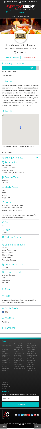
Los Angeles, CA (19, 353)
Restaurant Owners (12, 1)
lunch (17, 300)
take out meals (12, 303)
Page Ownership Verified (8, 335)
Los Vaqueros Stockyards (23, 11)
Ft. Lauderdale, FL (19, 346)
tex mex (4, 300)
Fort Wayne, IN (6, 370)
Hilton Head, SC (18, 349)
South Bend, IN (31, 362)
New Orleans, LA (19, 366)
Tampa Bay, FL (31, 368)
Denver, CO (5, 366)
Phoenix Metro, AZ (32, 347)
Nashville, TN (18, 364)
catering (21, 303)
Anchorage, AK (6, 344)
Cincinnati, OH (6, 359)
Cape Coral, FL (6, 353)
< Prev (4, 426)
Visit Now (5, 322)
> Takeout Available (12, 57)
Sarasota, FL (30, 359)
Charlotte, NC (5, 357)
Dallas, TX (4, 364)
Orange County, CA (19, 368)
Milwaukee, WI (18, 359)
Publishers (5, 384)
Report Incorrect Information (26, 335)
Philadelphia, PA (31, 346)
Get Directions (7, 152)
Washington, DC (31, 370)
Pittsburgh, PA (31, 349)
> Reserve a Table (29, 57)
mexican (11, 300)
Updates (4, 388)
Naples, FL (17, 362)
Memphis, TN (18, 357)
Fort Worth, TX (12, 11)
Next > (37, 426)
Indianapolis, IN (18, 351)
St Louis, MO (30, 366)
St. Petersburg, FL (32, 364)
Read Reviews (7, 75)
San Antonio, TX (31, 353)
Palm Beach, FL (31, 344)
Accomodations (24, 16)
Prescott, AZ (30, 351)
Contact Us (34, 1)
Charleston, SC (6, 355)
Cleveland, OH (6, 360)
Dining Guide (15, 16)
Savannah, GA (31, 360)
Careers (24, 1)
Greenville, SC (18, 347)
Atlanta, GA (5, 349)
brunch (27, 300)
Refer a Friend (6, 386)
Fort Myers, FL (6, 368)
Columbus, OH (6, 362)
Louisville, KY (18, 355)
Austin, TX (5, 351)
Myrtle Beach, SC (19, 360)
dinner (22, 300)
